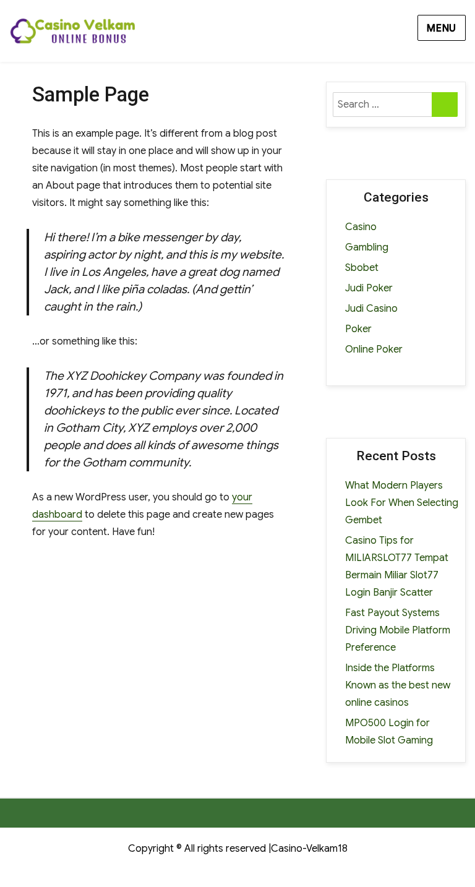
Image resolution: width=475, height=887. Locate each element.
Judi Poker (369, 288)
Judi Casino (371, 308)
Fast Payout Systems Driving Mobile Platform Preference (397, 630)
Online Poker (374, 349)
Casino (361, 227)
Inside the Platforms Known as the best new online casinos (397, 685)
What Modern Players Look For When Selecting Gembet (401, 502)
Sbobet (362, 268)
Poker (358, 329)
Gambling (366, 247)
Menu (441, 28)
